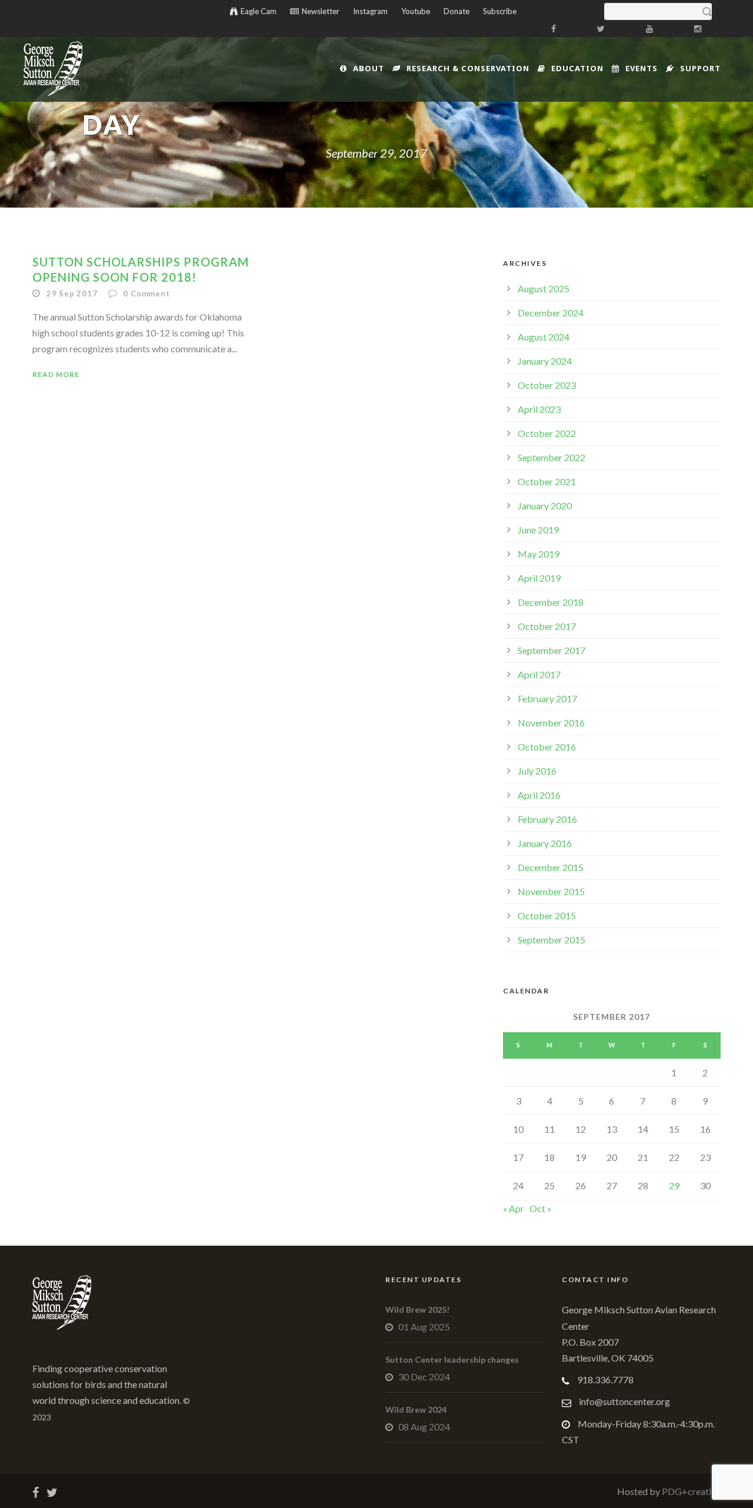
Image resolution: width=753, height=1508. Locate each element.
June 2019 (538, 529)
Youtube (415, 11)
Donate (456, 11)
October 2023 (547, 385)
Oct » (540, 1208)
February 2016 (547, 819)
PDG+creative (690, 1491)
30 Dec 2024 (424, 1376)
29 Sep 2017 (72, 293)
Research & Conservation (468, 68)
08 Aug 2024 (424, 1426)
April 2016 (539, 794)
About (368, 68)
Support (700, 68)
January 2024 (545, 360)
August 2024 (543, 336)
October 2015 (547, 915)
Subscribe (500, 11)
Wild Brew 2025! (417, 1310)
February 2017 (547, 698)
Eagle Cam (258, 11)
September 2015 (551, 939)
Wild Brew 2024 (416, 1409)
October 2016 (547, 746)
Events (641, 68)
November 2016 (551, 722)
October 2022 (547, 433)
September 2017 (551, 650)
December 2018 (551, 602)
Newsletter (320, 11)
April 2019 (539, 577)
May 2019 (538, 553)
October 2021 (547, 481)
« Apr (513, 1208)
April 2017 (539, 674)
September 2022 (551, 457)
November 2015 (551, 891)
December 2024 (551, 312)
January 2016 (545, 843)
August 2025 (543, 288)
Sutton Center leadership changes (452, 1359)
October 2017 (547, 626)
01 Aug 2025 (424, 1326)
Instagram (370, 11)
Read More (55, 374)
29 (674, 1185)
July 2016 (537, 770)
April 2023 (539, 409)
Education (577, 68)
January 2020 (545, 505)
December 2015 (551, 867)
